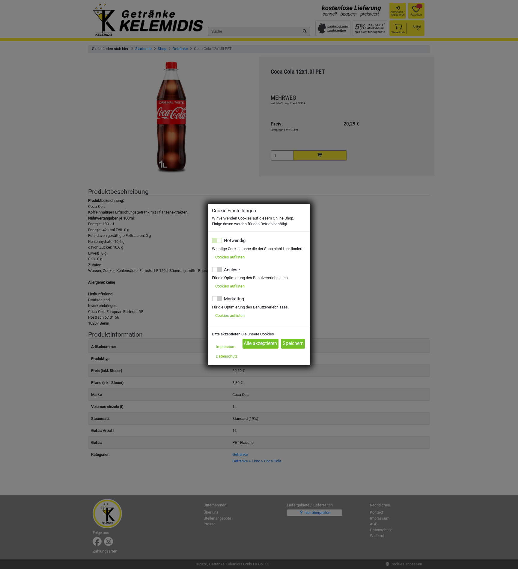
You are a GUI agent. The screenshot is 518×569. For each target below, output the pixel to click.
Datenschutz (226, 356)
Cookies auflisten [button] (230, 257)
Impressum (225, 346)
